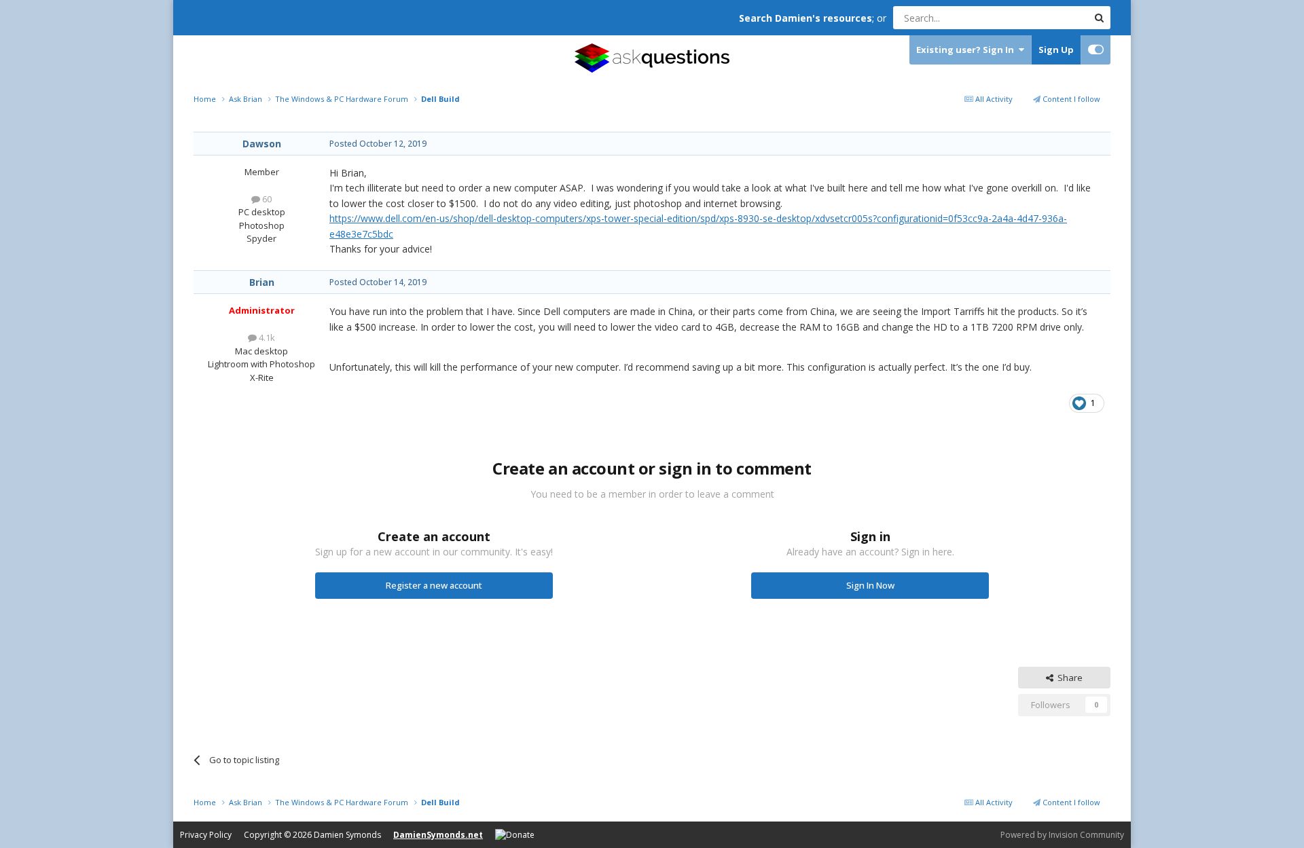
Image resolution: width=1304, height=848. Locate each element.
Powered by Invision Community (1062, 835)
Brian (261, 282)
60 (266, 199)
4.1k (266, 337)
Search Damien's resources (805, 18)
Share (1068, 677)
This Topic (1049, 17)
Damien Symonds (347, 835)
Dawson (261, 143)
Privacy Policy (206, 835)
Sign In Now (870, 585)
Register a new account (434, 585)
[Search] (1098, 17)
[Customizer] (1095, 49)
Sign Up (1056, 49)
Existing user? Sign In (967, 49)
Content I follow (1070, 99)
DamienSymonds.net (438, 835)
